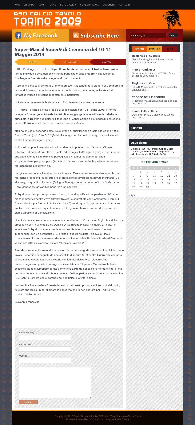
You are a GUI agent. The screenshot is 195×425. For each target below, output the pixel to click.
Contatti (124, 5)
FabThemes (124, 419)
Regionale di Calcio (144, 83)
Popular (154, 49)
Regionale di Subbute (146, 55)
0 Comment (107, 62)
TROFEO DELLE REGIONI (148, 97)
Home (17, 5)
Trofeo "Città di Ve (144, 69)
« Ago (132, 195)
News (41, 5)
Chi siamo (29, 5)
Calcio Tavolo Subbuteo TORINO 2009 (94, 416)
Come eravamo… (89, 5)
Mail (25, 344)
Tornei (52, 5)
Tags (170, 49)
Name (26, 332)
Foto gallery (68, 5)
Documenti (109, 5)
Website (23, 355)
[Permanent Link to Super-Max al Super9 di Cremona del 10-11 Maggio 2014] (63, 52)
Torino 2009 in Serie (145, 110)
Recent (139, 49)
